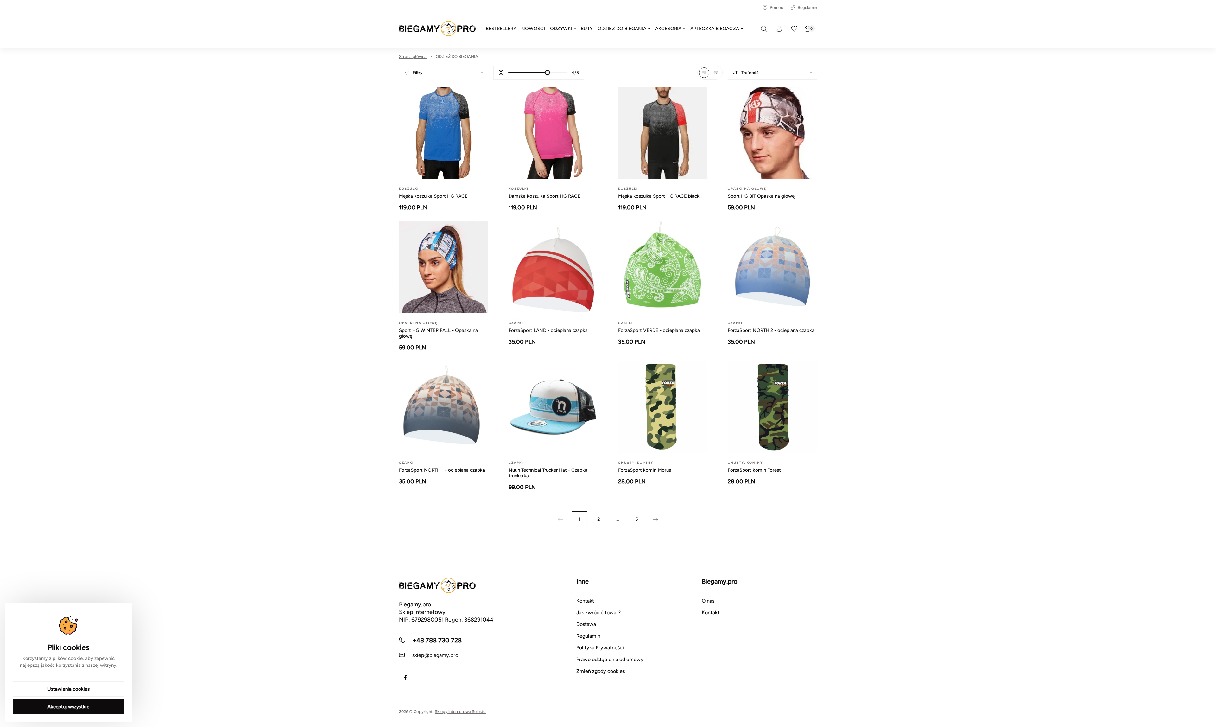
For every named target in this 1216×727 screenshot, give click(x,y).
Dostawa (586, 624)
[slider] (547, 72)
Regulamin (807, 7)
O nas (708, 601)
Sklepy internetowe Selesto (460, 711)
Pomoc (776, 7)
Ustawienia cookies (69, 689)
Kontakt (585, 601)
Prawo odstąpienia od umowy (609, 659)
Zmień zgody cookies (600, 671)
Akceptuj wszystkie (68, 707)
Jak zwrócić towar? (598, 612)
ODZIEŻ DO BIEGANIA (457, 56)
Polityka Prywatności (600, 648)
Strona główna (413, 56)
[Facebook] (405, 677)
